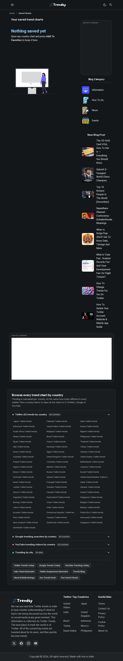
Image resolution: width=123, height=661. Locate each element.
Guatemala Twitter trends (58, 522)
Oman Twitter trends (56, 502)
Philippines (86, 630)
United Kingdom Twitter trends (60, 456)
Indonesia (86, 620)
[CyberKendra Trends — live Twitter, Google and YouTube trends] (58, 5)
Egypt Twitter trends (55, 452)
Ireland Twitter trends (56, 477)
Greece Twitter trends (23, 492)
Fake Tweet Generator (24, 571)
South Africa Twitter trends (25, 431)
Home (12, 13)
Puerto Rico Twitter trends (91, 512)
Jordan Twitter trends (22, 487)
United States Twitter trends (92, 456)
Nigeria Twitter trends (89, 431)
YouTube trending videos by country (41, 544)
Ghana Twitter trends (22, 436)
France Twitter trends (56, 441)
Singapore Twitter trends (91, 497)
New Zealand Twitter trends (25, 522)
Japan (84, 603)
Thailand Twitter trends (90, 441)
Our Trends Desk (48, 578)
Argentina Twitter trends (23, 497)
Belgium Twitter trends (90, 502)
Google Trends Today (49, 565)
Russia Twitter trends (56, 472)
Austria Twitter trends (89, 492)
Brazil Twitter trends (55, 436)
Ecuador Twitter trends (23, 512)
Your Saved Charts (69, 578)
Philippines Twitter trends (91, 436)
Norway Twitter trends (23, 502)
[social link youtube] (36, 643)
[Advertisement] (62, 359)
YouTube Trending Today (77, 565)
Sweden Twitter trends (57, 487)
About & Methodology (24, 578)
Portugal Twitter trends (57, 482)
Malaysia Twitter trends (57, 431)
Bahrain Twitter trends (56, 467)
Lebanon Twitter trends (90, 467)
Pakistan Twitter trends (57, 421)
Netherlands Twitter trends (92, 462)
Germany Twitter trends (57, 446)
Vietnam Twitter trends (90, 452)
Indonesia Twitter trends (24, 426)
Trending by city (29, 552)
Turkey (66, 625)
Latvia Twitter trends (22, 507)
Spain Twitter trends (22, 441)
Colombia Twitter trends (57, 462)
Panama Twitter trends (57, 517)
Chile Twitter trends (55, 507)
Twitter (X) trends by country (37, 414)
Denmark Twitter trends (23, 477)
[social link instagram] (29, 643)
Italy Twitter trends (21, 446)
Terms (101, 603)
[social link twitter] (14, 643)
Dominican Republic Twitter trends (62, 512)
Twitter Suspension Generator (54, 571)
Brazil (66, 620)
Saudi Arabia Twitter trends (59, 426)
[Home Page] (35, 600)
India (65, 612)
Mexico (85, 625)
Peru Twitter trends (21, 517)
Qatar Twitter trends (89, 482)
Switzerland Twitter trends (58, 497)
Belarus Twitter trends (90, 507)
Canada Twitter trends (57, 492)
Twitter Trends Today (24, 565)
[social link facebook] (21, 643)
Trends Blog (79, 571)
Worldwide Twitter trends (24, 527)
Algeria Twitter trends (22, 467)
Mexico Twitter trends (22, 472)
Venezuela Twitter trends (91, 517)
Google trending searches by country (42, 536)
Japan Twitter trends (22, 421)
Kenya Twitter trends (89, 426)
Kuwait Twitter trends (89, 472)
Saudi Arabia (69, 630)
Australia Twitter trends (23, 456)
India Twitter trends (88, 421)
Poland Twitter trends (22, 462)
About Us (103, 630)
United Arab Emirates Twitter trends (95, 477)
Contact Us (104, 608)
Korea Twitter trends (22, 452)
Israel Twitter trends (22, 482)
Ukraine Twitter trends (90, 487)
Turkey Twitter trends (89, 446)
